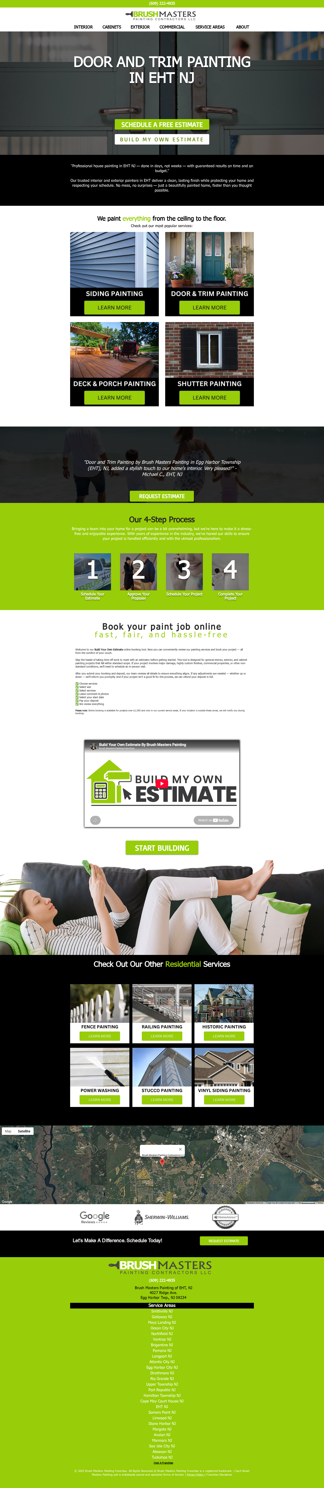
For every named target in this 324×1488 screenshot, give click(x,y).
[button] (162, 848)
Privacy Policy (195, 1474)
